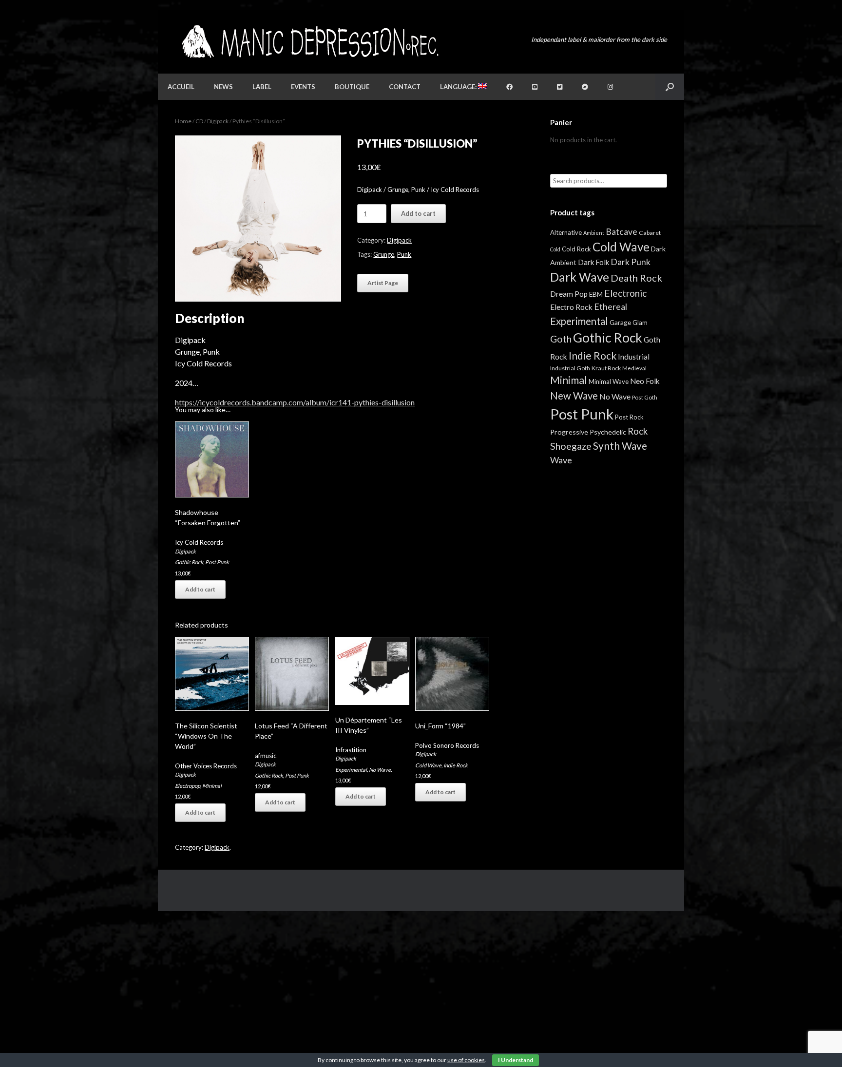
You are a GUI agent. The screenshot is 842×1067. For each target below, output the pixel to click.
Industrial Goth (570, 368)
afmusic (265, 756)
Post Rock (629, 417)
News (223, 87)
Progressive (569, 432)
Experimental (351, 769)
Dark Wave (579, 277)
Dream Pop (569, 293)
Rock (638, 431)
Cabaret (650, 232)
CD (199, 121)
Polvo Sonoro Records (447, 745)
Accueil (181, 87)
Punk (404, 254)
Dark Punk (631, 262)
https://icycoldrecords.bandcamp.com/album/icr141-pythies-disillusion (295, 402)
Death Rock (636, 278)
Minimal (212, 785)
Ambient (593, 232)
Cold (555, 249)
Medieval (634, 368)
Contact (405, 87)
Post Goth (644, 397)
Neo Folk (645, 381)
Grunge (383, 254)
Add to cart (418, 213)
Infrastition (350, 750)
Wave (561, 460)
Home (183, 121)
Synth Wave (620, 446)
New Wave (574, 395)
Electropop (187, 785)
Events (303, 87)
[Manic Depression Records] (309, 41)
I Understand (515, 1060)
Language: (459, 87)
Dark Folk (593, 262)
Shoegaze (571, 446)
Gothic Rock (189, 562)
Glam (640, 322)
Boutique (352, 87)
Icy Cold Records (199, 542)
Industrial (634, 356)
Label (261, 87)
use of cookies (466, 1060)
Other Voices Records (206, 766)
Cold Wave (428, 765)
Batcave (621, 231)
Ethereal (610, 306)
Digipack (218, 121)
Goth (561, 338)
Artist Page (382, 282)
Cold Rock (576, 249)
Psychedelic (608, 432)
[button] (669, 87)
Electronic (625, 293)
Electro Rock (571, 306)
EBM (596, 294)
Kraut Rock (606, 368)
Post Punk (217, 562)
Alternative (566, 232)
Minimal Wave (609, 381)
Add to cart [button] (200, 589)
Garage (620, 322)
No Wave (380, 769)
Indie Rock (455, 765)
